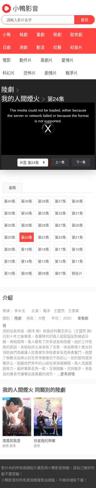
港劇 (23, 47)
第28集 (43, 225)
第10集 (9, 273)
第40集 (9, 201)
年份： (56, 317)
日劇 (7, 47)
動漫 (40, 47)
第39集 (26, 201)
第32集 (60, 213)
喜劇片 (46, 60)
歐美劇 (76, 34)
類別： (8, 317)
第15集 (9, 261)
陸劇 (57, 34)
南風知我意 (11, 440)
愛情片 (67, 60)
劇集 (12, 187)
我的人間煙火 (20, 98)
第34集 (26, 213)
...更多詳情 (66, 373)
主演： (36, 310)
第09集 (26, 273)
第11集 (77, 261)
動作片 (25, 60)
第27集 (60, 225)
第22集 (60, 237)
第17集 (60, 249)
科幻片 (9, 73)
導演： (8, 310)
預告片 (77, 273)
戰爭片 (72, 73)
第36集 (77, 201)
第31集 (77, 213)
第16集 (77, 249)
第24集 (26, 237)
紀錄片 (76, 47)
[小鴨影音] (20, 8)
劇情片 (51, 73)
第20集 (9, 249)
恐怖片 (30, 73)
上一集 (60, 162)
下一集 (81, 162)
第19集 (26, 249)
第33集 (43, 213)
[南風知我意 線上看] (17, 416)
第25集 (9, 237)
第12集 (60, 261)
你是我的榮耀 (44, 440)
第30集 (9, 225)
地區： (31, 317)
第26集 (77, 225)
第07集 (60, 273)
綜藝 (57, 47)
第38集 (43, 201)
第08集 (43, 273)
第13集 (43, 261)
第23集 (43, 237)
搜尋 (84, 19)
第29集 (26, 225)
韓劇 (23, 34)
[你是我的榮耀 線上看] (48, 416)
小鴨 (7, 34)
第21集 (77, 237)
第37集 (60, 201)
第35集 (9, 213)
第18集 (43, 249)
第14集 (26, 261)
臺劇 (40, 34)
